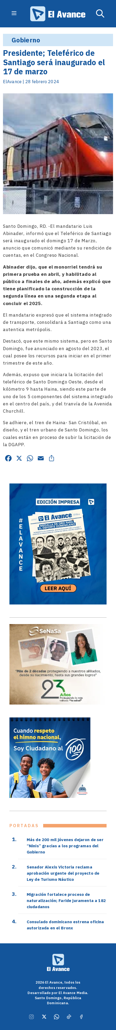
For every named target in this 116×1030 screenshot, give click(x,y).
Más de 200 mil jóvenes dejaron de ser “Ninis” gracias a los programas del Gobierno (65, 846)
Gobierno (26, 40)
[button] (100, 13)
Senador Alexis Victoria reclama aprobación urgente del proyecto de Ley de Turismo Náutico (63, 873)
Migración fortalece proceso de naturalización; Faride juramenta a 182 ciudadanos (66, 900)
